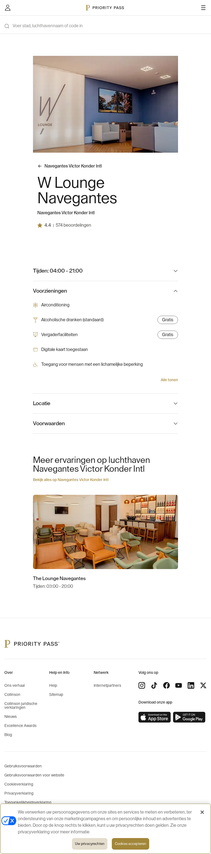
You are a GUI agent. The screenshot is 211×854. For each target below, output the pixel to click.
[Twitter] (203, 685)
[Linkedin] (191, 685)
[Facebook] (166, 685)
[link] (154, 717)
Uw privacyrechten (89, 843)
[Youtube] (178, 685)
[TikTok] (154, 685)
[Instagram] (141, 685)
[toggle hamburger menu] (203, 7)
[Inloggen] (7, 7)
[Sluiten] (202, 812)
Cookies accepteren (130, 843)
